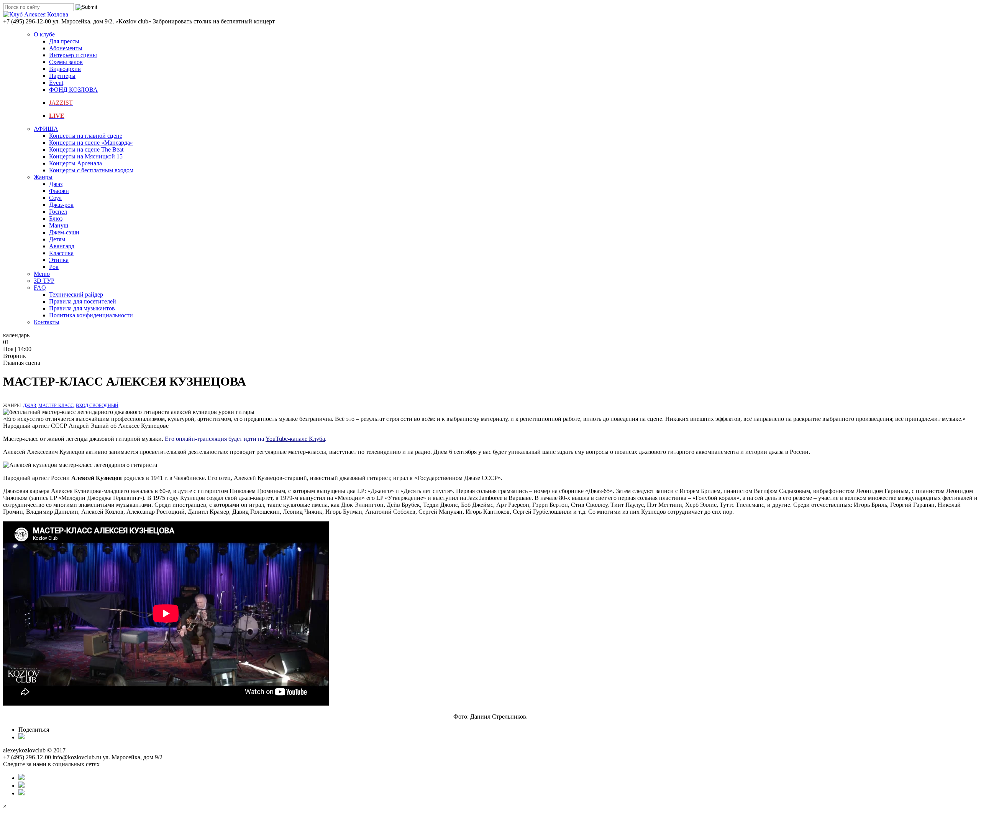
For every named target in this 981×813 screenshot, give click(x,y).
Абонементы (65, 48)
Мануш (58, 225)
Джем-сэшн (64, 232)
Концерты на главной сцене (85, 135)
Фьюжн (59, 191)
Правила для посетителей (82, 301)
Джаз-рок (61, 204)
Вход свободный (97, 405)
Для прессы (64, 41)
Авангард (61, 246)
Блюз (55, 218)
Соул (55, 198)
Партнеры (62, 76)
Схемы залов (66, 62)
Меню (42, 273)
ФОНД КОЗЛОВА (73, 89)
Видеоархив (65, 69)
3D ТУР (44, 280)
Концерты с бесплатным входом (91, 170)
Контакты (46, 322)
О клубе (44, 34)
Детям (57, 239)
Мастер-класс (56, 405)
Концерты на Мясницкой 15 (86, 156)
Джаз (55, 184)
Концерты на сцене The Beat (86, 149)
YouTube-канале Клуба (295, 438)
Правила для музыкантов (82, 308)
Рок (54, 267)
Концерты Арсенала (75, 163)
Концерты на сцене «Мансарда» (91, 142)
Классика (61, 253)
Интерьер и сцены (73, 55)
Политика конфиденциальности (91, 315)
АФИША (46, 128)
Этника (59, 260)
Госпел (58, 211)
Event (56, 82)
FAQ (40, 287)
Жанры (43, 177)
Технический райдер (76, 294)
